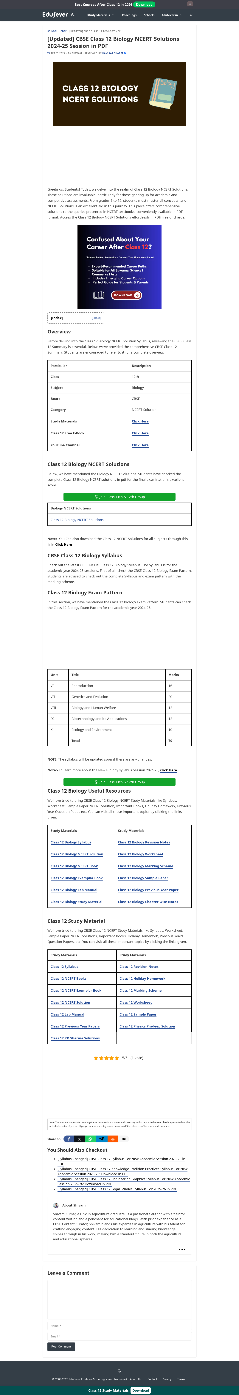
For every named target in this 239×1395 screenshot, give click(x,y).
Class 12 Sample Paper (138, 1014)
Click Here (140, 421)
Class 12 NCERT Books (68, 978)
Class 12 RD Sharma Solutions (75, 1038)
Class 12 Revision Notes (139, 966)
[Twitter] (79, 1139)
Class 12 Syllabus (64, 966)
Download (144, 4)
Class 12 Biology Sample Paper (143, 878)
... (182, 1246)
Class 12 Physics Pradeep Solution (147, 1026)
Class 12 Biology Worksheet (140, 854)
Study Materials (98, 15)
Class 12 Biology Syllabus (71, 842)
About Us (135, 1379)
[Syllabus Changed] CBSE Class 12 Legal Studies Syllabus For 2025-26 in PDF (117, 1189)
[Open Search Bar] (191, 15)
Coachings (129, 15)
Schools (149, 15)
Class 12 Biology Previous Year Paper (148, 890)
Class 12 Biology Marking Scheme (145, 866)
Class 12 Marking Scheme (141, 990)
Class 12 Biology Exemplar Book (77, 878)
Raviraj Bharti (112, 53)
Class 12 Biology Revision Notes (144, 842)
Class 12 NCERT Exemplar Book (76, 990)
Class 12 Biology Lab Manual (74, 890)
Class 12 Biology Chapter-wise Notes (148, 902)
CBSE (63, 31)
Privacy (166, 1379)
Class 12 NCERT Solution (70, 1002)
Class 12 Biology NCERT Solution (77, 854)
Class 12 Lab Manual (67, 1014)
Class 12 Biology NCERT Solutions (77, 519)
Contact (152, 1379)
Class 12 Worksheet (136, 1002)
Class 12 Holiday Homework (142, 978)
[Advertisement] (119, 159)
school (52, 31)
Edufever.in (170, 15)
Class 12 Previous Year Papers (75, 1026)
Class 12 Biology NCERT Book (74, 866)
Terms (181, 1379)
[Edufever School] (56, 15)
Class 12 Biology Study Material (76, 902)
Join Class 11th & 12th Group (122, 497)
